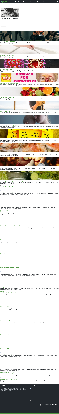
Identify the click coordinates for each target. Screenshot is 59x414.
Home (14, 1)
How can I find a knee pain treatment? (6, 334)
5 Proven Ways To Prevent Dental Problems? (7, 320)
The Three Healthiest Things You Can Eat (7, 97)
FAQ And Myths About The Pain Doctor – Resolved (8, 379)
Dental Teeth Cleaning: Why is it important (7, 55)
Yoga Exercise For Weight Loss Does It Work (7, 354)
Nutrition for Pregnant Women (5, 111)
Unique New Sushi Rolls (4, 153)
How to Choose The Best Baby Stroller (6, 348)
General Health (20, 1)
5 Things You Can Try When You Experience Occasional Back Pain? (11, 292)
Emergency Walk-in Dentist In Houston (6, 239)
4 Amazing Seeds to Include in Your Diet (7, 373)
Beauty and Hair (29, 1)
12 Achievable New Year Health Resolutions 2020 (8, 139)
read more (3, 26)
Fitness (16, 1)
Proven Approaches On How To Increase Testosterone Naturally (10, 287)
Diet (39, 1)
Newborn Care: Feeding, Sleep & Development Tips (8, 125)
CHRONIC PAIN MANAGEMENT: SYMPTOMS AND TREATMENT (9, 19)
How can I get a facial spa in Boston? (6, 211)
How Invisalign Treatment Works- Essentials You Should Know (10, 225)
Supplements (36, 1)
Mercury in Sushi (3, 253)
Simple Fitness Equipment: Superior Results (7, 186)
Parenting (24, 1)
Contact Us (42, 1)
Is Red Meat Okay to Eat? (4, 306)
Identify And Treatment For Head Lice (6, 368)
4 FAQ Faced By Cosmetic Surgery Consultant (7, 192)
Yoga (32, 1)
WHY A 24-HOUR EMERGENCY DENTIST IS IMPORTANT (9, 267)
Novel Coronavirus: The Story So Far (6, 69)
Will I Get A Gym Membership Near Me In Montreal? (8, 41)
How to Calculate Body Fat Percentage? (6, 206)
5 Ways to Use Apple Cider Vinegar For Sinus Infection (9, 83)
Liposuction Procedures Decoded (5, 273)
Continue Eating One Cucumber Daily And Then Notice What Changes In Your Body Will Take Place (16, 181)
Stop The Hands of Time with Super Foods (7, 167)
